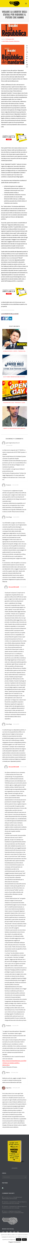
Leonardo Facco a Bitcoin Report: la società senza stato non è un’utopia (14, 1202)
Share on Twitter (6, 318)
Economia (11, 41)
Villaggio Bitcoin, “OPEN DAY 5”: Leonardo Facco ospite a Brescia (15, 402)
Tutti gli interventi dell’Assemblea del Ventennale (12, 1197)
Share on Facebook (3, 318)
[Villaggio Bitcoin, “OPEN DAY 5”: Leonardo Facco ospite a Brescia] (14, 390)
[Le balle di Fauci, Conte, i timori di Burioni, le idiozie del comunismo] (14, 339)
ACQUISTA (14, 1168)
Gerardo (6, 1201)
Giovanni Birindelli (14, 587)
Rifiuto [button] (24, 1239)
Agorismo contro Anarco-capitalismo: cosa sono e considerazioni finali (12, 1211)
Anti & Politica (5, 41)
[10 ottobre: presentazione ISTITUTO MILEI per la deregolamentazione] (14, 365)
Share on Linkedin (10, 318)
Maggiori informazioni (14, 1242)
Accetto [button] (18, 1239)
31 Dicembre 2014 (10, 39)
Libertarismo (16, 41)
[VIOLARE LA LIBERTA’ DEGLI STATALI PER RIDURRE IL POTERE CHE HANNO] (14, 30)
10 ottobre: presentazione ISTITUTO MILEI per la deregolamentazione (15, 376)
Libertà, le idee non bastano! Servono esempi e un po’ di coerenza (15, 428)
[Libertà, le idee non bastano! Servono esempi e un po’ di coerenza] (14, 416)
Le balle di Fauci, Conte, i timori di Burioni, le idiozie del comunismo (15, 351)
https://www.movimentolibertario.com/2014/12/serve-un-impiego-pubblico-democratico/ (14, 1063)
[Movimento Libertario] (14, 3)
